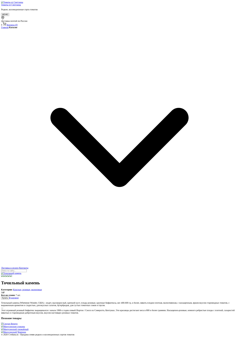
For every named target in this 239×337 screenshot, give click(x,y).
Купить (5, 298)
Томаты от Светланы (11, 5)
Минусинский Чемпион (14, 332)
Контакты (23, 268)
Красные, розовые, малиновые (27, 289)
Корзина (12, 25)
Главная (5, 27)
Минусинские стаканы (14, 326)
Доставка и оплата (10, 268)
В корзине (14, 298)
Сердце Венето (10, 324)
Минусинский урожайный (15, 329)
